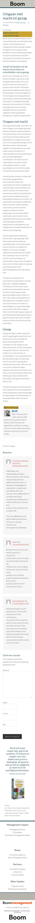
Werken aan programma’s (17, 889)
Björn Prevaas (11, 407)
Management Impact (17, 829)
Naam (5, 702)
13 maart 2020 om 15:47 (20, 603)
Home (17, 3)
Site (4, 724)
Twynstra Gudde (17, 875)
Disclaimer (17, 912)
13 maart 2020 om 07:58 (20, 544)
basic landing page (18, 601)
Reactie (6, 670)
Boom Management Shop (17, 858)
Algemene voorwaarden (12, 910)
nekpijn (14, 542)
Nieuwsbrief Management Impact (17, 835)
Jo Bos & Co (17, 872)
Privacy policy (25, 910)
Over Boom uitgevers (17, 855)
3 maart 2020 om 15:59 (20, 466)
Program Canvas (17, 886)
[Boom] (17, 917)
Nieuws (12, 446)
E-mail (5, 713)
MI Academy (17, 832)
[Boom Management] (17, 903)
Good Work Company (18, 869)
